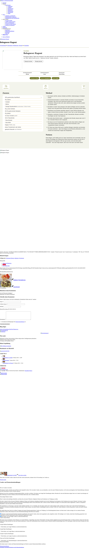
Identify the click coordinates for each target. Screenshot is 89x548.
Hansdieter (26, 45)
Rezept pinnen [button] (38, 61)
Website (1, 306)
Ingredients (6, 88)
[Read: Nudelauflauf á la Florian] (4, 362)
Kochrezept (21, 258)
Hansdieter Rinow (28, 370)
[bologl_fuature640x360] (4, 39)
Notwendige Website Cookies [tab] (6, 496)
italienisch (17, 258)
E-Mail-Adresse (3, 304)
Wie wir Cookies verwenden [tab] (6, 487)
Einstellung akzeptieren (5, 547)
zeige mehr (4, 479)
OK (1, 479)
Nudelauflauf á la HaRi (7, 357)
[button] (41, 97)
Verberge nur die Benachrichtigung (17, 547)
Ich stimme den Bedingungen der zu (14, 321)
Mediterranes (15, 45)
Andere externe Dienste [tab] (5, 517)
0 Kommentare (3, 45)
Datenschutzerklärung (19, 321)
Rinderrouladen (6, 360)
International (10, 45)
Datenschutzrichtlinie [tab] (4, 541)
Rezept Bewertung (4, 309)
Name (1, 301)
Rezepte (20, 45)
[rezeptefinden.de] (4, 330)
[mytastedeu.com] (4, 369)
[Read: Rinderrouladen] (4, 359)
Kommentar (3, 319)
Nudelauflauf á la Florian (8, 363)
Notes (84, 88)
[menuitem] (46, 2)
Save (5, 264)
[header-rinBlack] (6, 0)
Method (45, 88)
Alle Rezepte (8, 5)
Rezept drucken (28, 61)
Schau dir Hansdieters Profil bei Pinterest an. (9, 329)
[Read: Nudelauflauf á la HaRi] (4, 356)
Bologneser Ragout (10, 258)
